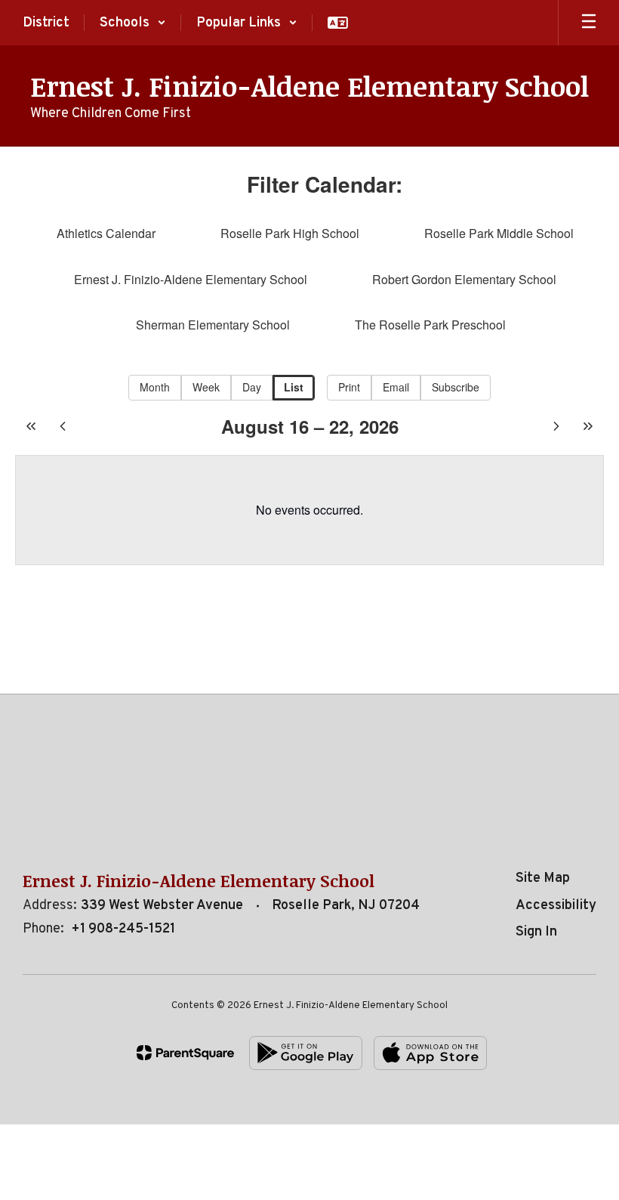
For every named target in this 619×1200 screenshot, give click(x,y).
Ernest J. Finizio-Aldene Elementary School (190, 279)
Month (155, 386)
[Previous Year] (31, 426)
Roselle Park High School (289, 233)
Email (396, 386)
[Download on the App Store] (430, 1053)
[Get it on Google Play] (305, 1053)
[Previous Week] (63, 426)
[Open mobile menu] (589, 22)
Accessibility (556, 905)
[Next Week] (556, 426)
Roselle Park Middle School (499, 233)
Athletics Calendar (106, 233)
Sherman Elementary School (213, 324)
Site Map (543, 878)
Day (251, 386)
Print (349, 386)
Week (206, 386)
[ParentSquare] (185, 1052)
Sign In (536, 932)
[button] (133, 22)
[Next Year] (588, 426)
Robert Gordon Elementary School (464, 279)
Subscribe (455, 386)
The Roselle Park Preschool (430, 324)
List (293, 386)
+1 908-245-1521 (123, 929)
